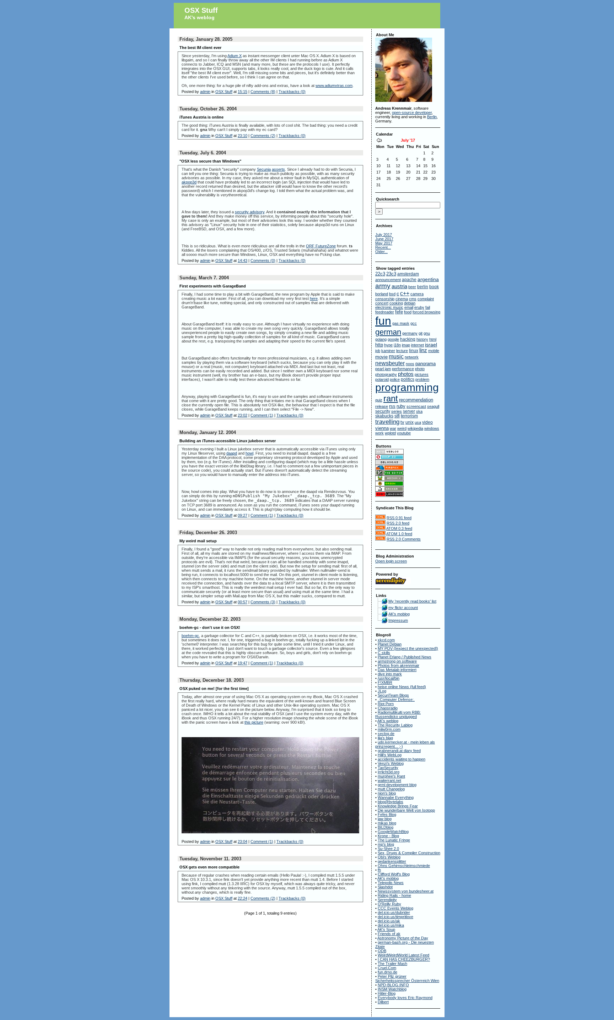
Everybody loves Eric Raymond (405, 998)
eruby (419, 307)
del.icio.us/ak (389, 921)
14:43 (242, 260)
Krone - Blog (388, 836)
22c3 (380, 273)
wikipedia (415, 428)
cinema (401, 299)
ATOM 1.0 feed (399, 534)
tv (402, 422)
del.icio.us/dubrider (394, 912)
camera (417, 294)
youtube (404, 433)
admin (205, 91)
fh (379, 870)
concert (381, 303)
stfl (397, 415)
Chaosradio (388, 708)
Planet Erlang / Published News (404, 657)
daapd (231, 453)
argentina (428, 279)
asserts (278, 169)
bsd (392, 294)
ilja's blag (385, 738)
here (314, 298)
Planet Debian (390, 644)
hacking (407, 339)
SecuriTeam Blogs (393, 695)
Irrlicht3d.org (388, 772)
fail (427, 307)
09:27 (242, 515)
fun (383, 320)
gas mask (400, 323)
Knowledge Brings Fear (398, 806)
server (409, 411)
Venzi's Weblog (391, 763)
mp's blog (386, 844)
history (422, 339)
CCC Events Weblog (395, 908)
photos (406, 374)
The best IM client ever (200, 47)
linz (423, 350)
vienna (382, 428)
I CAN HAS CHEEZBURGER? (404, 959)
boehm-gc (190, 636)
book (434, 286)
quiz (378, 400)
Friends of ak (389, 934)
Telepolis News (391, 883)
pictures (422, 374)
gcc (413, 323)
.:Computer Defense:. (396, 699)
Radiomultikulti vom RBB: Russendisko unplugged (398, 714)
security (382, 411)
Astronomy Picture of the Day (402, 938)
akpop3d (189, 182)
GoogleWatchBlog (393, 831)
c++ (404, 293)
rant (390, 398)
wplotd (390, 433)
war (393, 428)
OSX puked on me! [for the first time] (214, 688)
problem (422, 379)
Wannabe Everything (396, 797)
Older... (381, 251)
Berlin (432, 117)
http (379, 344)
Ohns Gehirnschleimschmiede (404, 865)
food (407, 312)
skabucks (384, 415)
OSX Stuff (201, 10)
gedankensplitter (392, 861)
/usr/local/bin (388, 678)
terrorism (409, 415)
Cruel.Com (387, 968)
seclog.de (386, 733)
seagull (433, 406)
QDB (382, 951)
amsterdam (408, 274)
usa (418, 422)
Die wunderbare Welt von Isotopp (406, 810)
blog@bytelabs (390, 802)
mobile (433, 351)
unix (409, 422)
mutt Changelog (391, 789)
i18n (397, 345)
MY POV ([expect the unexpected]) (408, 648)
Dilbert (383, 1002)
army (383, 286)
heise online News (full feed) (402, 687)
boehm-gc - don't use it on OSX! (209, 627)
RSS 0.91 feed (399, 518)
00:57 (242, 602)
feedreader (384, 312)
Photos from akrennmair (398, 665)
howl (249, 453)
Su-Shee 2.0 (388, 848)
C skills (384, 653)
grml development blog (397, 785)
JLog (382, 691)
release (381, 406)
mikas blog (387, 823)
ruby (401, 406)
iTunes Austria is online (201, 117)
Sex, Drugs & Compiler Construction (409, 853)
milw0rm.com (389, 729)
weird (401, 428)
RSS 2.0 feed (398, 523)
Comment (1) (262, 415)
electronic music (389, 307)
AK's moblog (399, 614)
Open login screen (391, 561)
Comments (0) (263, 260)
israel (431, 344)
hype (388, 345)
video (427, 422)
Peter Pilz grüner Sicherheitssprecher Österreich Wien (407, 978)
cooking (396, 303)
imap (406, 345)
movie (381, 357)
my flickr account (403, 607)
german (388, 332)
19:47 (242, 663)
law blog (385, 819)
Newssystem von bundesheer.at (405, 891)
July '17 (408, 140)
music (396, 356)
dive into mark (390, 674)
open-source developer (412, 112)
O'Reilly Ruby (389, 904)
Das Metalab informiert (397, 670)
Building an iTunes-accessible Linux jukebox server (227, 441)
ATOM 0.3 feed (399, 528)
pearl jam (383, 369)
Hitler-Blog (386, 993)
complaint (426, 299)
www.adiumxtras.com (334, 85)
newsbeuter (390, 363)
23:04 (242, 841)
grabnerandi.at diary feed (399, 750)
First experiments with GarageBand (212, 286)
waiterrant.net (389, 780)
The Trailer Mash (392, 963)
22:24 (242, 898)
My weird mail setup (198, 541)
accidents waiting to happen (401, 759)
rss (392, 406)
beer (412, 287)
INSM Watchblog (392, 989)
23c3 (391, 273)
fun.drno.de (387, 972)
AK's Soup (386, 929)
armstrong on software (397, 661)
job (377, 351)
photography (386, 374)
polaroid (382, 379)
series (396, 411)
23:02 (242, 415)
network (412, 357)
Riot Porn (386, 704)
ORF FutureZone (321, 246)
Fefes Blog (387, 814)
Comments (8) (263, 91)
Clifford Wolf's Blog (394, 874)
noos (410, 364)
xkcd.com (386, 640)
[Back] (379, 141)
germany (410, 333)
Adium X (234, 56)
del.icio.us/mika (391, 925)
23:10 (242, 135)
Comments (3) (263, 602)
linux (413, 350)
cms (412, 299)
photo (420, 369)
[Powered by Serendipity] (393, 583)
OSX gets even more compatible (209, 867)
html (432, 339)
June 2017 (384, 239)
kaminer (388, 351)
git (420, 333)
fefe (399, 311)
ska (419, 411)
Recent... (383, 247)
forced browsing (426, 312)
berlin (422, 286)
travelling (387, 421)
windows (431, 428)
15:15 (242, 91)
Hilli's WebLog (390, 755)
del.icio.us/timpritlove (395, 917)
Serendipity (387, 900)
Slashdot (385, 887)
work (379, 433)
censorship (384, 299)
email (408, 307)
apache (409, 279)
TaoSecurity (388, 768)
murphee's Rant (391, 776)
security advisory (249, 212)
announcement (388, 280)
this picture (253, 722)
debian (409, 303)
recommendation (416, 399)
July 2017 (383, 234)
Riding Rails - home (394, 895)
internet (417, 345)
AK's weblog (199, 17)
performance (403, 369)
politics (407, 379)
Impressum (398, 620)
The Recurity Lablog (395, 725)
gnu (427, 333)
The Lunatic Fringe (394, 840)
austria (399, 286)
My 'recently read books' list (412, 601)
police (395, 379)
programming (407, 387)
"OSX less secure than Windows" (210, 161)
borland (381, 294)
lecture (402, 351)
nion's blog (387, 793)
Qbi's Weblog (389, 857)
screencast (416, 406)
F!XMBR (385, 682)
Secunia (264, 169)
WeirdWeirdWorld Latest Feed (403, 955)
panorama (425, 363)
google (393, 339)
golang (381, 339)
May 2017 (383, 243)
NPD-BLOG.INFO (393, 985)
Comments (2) (263, 135)
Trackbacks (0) (292, 91)
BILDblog (385, 827)
